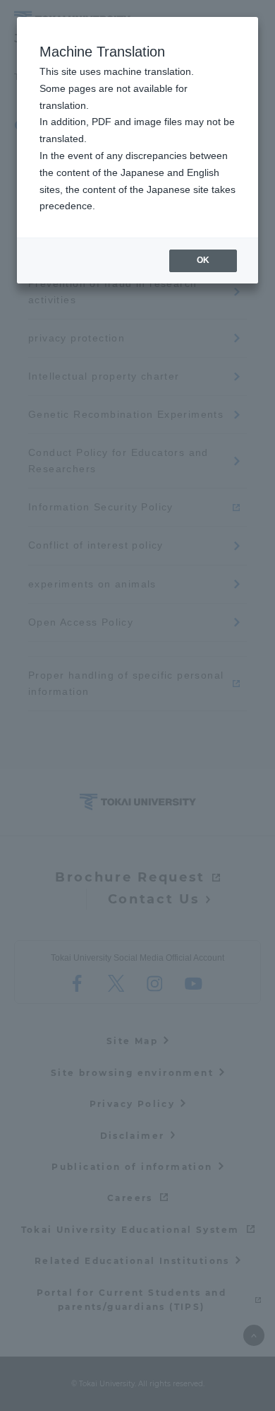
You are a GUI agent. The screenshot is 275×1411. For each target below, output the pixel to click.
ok (203, 260)
